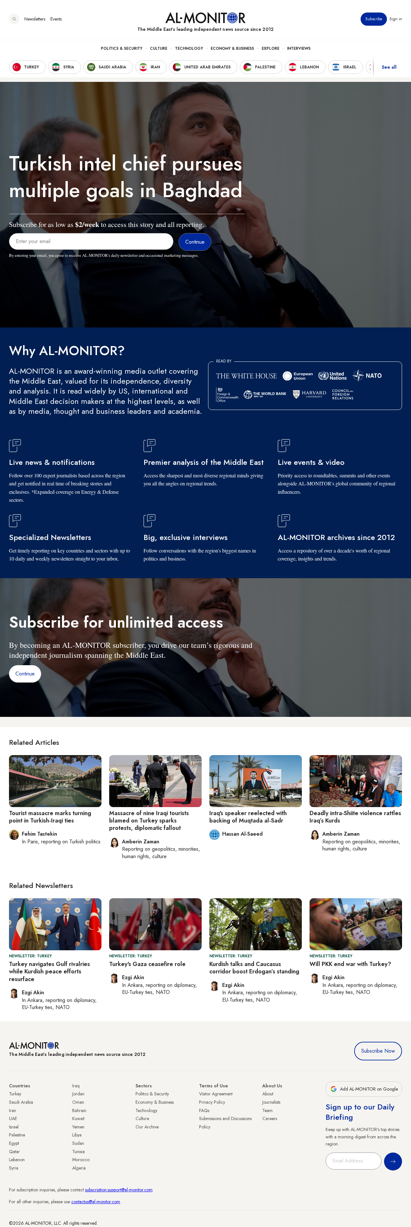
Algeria (79, 1168)
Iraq (76, 1086)
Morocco (81, 1159)
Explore (270, 48)
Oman (78, 1102)
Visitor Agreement (215, 1094)
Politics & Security (121, 48)
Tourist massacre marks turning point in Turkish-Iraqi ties (50, 817)
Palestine (17, 1135)
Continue (25, 673)
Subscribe (373, 19)
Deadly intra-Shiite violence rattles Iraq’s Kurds (355, 817)
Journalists (271, 1102)
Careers (269, 1118)
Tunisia (78, 1151)
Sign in (395, 19)
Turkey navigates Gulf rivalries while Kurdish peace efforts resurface (49, 971)
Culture (158, 48)
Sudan (78, 1143)
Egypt (14, 1143)
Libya (77, 1135)
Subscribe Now (378, 1051)
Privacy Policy (212, 1102)
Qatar (14, 1151)
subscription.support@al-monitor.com (119, 1190)
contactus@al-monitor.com (95, 1201)
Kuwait (78, 1118)
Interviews (298, 48)
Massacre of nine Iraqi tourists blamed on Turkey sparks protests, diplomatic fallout (149, 820)
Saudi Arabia (21, 1102)
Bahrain (79, 1110)
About (267, 1094)
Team (267, 1110)
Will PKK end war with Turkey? (350, 964)
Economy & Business (232, 48)
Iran (12, 1110)
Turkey (15, 1094)
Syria (13, 1168)
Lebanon (17, 1159)
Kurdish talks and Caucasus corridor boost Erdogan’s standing (254, 968)
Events (56, 19)
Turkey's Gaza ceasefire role (147, 964)
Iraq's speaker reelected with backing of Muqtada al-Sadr (248, 817)
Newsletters (34, 19)
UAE (13, 1118)
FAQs (204, 1110)
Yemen (78, 1127)
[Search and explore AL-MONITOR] (14, 19)
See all (389, 67)
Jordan (78, 1094)
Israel (14, 1127)
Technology (189, 48)
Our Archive (147, 1127)
